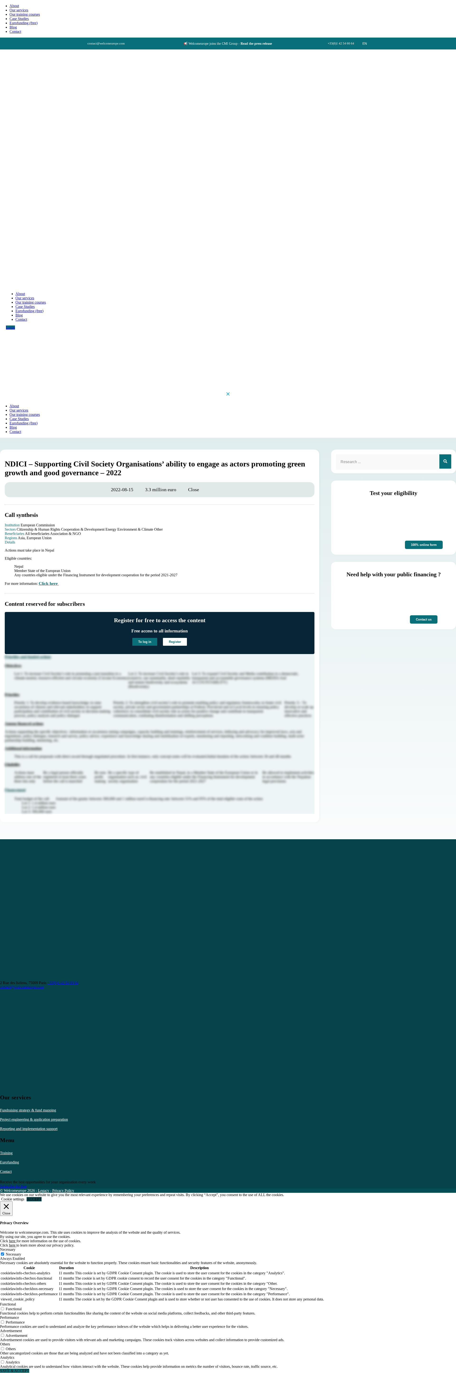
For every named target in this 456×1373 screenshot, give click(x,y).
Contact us (424, 619)
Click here (49, 583)
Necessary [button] (7, 1249)
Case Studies (19, 19)
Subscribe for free (13, 1186)
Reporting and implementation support (28, 1129)
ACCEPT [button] (34, 1199)
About (14, 6)
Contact (6, 1171)
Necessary (13, 1254)
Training (6, 1153)
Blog (13, 27)
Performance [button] (9, 1317)
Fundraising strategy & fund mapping (28, 1110)
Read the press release (256, 43)
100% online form (424, 545)
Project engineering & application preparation (34, 1119)
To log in (144, 642)
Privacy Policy (63, 1191)
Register (175, 642)
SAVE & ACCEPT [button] (14, 1371)
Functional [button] (8, 1304)
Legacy (43, 1191)
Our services (19, 10)
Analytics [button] (7, 1357)
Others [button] (5, 1344)
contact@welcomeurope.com (22, 987)
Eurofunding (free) (24, 23)
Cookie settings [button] (12, 1199)
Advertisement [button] (11, 1331)
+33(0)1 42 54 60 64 (62, 983)
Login (10, 327)
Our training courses (25, 14)
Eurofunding (9, 1162)
